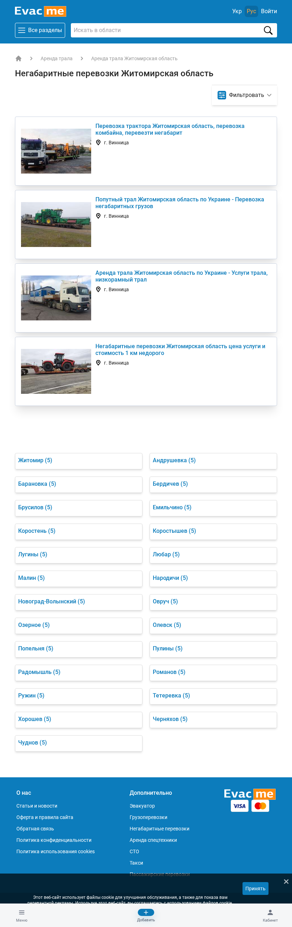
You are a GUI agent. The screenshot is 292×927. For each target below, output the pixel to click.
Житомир (35, 460)
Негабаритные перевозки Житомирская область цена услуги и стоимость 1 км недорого (180, 349)
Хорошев (34, 719)
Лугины (32, 554)
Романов (169, 672)
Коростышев (174, 530)
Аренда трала (57, 58)
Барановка (37, 483)
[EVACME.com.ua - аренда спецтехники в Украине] (18, 58)
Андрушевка (174, 460)
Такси (136, 863)
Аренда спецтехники (153, 840)
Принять (255, 888)
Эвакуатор (142, 806)
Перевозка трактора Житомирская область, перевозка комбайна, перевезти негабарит (170, 129)
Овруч (165, 601)
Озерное (34, 625)
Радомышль (39, 672)
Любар (166, 554)
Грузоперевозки (148, 817)
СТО (134, 851)
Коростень (37, 530)
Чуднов (32, 742)
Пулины (168, 648)
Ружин (31, 695)
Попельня (35, 648)
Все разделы (45, 30)
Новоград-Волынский (51, 601)
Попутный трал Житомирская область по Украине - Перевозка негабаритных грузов (179, 203)
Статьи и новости (36, 806)
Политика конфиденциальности (54, 840)
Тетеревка (171, 695)
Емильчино (172, 507)
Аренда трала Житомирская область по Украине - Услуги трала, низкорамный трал (181, 276)
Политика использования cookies (55, 851)
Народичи (170, 578)
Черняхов (170, 719)
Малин (31, 578)
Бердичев (170, 483)
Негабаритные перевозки (159, 828)
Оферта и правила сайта (44, 817)
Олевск (167, 625)
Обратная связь (35, 828)
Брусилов (35, 507)
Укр (237, 11)
